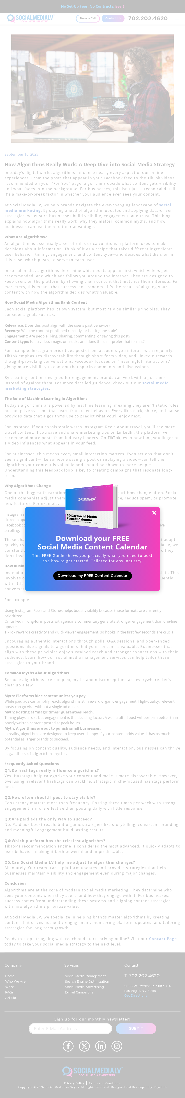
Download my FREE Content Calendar (92, 576)
